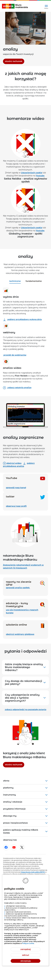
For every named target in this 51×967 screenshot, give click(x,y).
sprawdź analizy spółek (18, 588)
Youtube (40, 175)
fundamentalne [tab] (34, 281)
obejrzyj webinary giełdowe (20, 634)
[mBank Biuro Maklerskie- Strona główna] (15, 6)
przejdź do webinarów (14, 355)
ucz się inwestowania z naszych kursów (22, 611)
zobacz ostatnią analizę (19, 387)
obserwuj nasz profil (25, 506)
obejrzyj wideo (13, 463)
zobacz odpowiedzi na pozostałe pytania (25, 709)
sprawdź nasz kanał (25, 487)
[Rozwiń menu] (46, 6)
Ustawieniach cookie (31, 173)
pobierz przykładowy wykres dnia (24, 319)
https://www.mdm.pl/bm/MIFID (33, 872)
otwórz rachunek (14, 61)
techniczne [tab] (15, 281)
